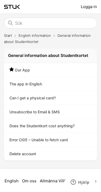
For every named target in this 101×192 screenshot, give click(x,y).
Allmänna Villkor (55, 180)
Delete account (22, 153)
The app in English (25, 84)
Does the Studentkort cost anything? (42, 126)
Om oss (29, 180)
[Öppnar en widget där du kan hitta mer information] (80, 182)
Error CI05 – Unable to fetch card (38, 139)
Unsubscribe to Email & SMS (34, 112)
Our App (22, 70)
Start (8, 35)
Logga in (89, 6)
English (12, 180)
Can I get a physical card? (32, 98)
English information (35, 35)
